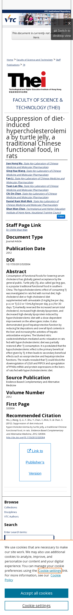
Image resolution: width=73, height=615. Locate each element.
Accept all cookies (37, 593)
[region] (36, 577)
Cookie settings (50, 570)
